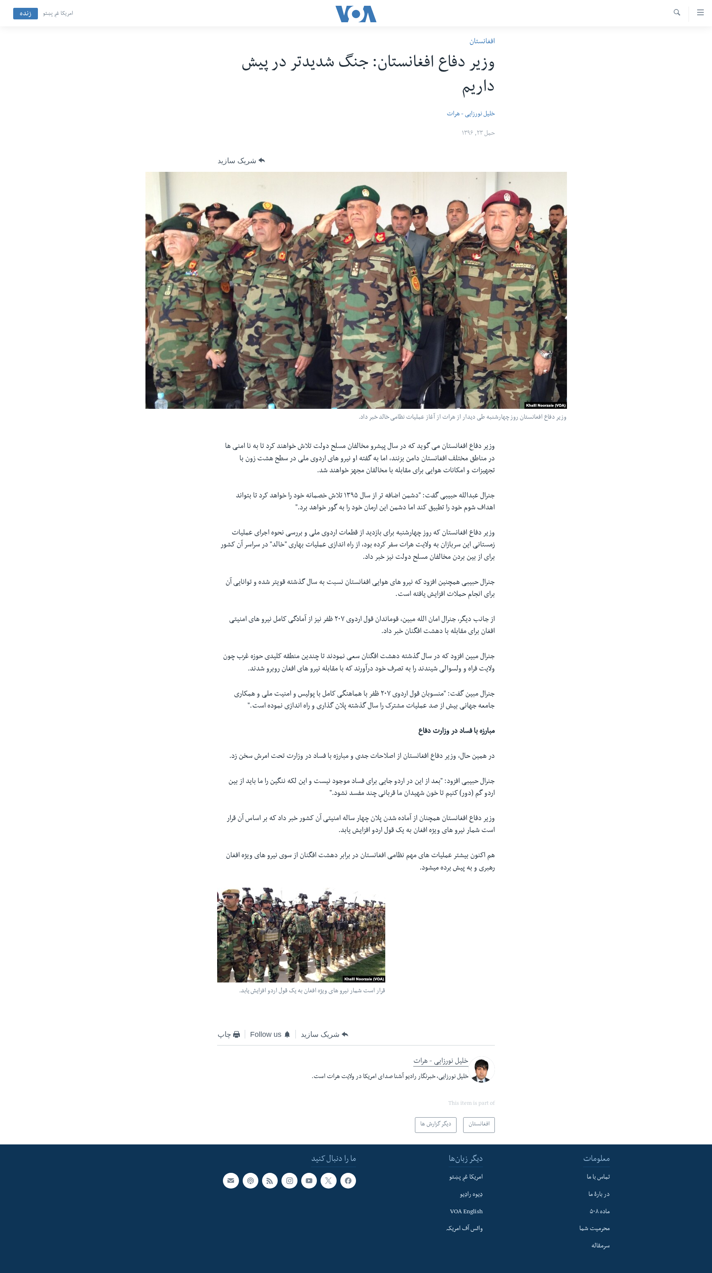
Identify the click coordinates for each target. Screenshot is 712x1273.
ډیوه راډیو (471, 1195)
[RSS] (270, 1181)
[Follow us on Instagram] (289, 1181)
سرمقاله (600, 1246)
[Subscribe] (231, 1181)
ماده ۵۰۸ (600, 1212)
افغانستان (482, 42)
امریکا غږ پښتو (58, 14)
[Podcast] (250, 1181)
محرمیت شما (594, 1229)
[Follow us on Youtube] (309, 1181)
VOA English (466, 1212)
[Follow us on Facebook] (348, 1181)
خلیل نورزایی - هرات (471, 114)
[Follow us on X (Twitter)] (328, 1181)
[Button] (241, 161)
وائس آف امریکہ (464, 1229)
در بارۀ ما (599, 1195)
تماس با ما (598, 1178)
